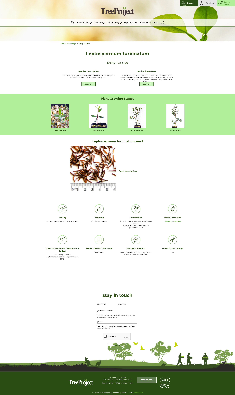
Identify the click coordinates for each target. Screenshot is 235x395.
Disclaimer (116, 392)
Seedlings (72, 44)
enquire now (147, 380)
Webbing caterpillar (172, 221)
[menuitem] (84, 22)
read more (88, 84)
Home (63, 44)
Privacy (124, 392)
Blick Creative (138, 392)
